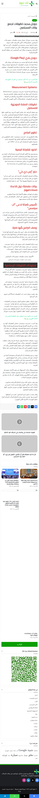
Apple (30, 750)
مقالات (35, 733)
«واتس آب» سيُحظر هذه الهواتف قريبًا (30, 634)
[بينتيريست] (25, 406)
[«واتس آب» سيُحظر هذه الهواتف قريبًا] (28, 560)
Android (35, 750)
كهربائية (4, 755)
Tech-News (33, 32)
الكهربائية (7, 750)
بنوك (36, 714)
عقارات (35, 729)
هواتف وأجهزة (33, 736)
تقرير (10, 69)
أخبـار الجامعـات (33, 698)
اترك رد (19, 644)
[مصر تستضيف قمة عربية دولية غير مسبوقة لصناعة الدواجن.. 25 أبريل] (28, 474)
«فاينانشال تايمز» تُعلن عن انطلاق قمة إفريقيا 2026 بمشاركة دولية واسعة (12, 482)
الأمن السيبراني (33, 704)
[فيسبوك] (35, 406)
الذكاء (14, 750)
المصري (35, 755)
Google (23, 750)
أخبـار (29, 16)
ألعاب (36, 701)
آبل (17, 750)
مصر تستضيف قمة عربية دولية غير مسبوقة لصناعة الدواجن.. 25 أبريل (29, 482)
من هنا (26, 82)
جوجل (26, 755)
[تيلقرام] (18, 406)
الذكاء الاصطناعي (33, 707)
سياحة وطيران (33, 720)
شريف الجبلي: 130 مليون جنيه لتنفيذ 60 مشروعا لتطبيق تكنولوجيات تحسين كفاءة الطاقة (11, 504)
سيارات (35, 723)
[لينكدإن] (28, 406)
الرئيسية (33, 16)
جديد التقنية (34, 717)
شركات (35, 726)
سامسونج (20, 755)
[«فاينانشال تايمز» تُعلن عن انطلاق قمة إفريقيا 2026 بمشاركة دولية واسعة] (10, 474)
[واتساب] (21, 406)
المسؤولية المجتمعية (32, 711)
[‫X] (32, 406)
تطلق (30, 755)
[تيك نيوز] (26, 3)
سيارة (14, 754)
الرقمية (11, 750)
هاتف (36, 758)
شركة (9, 755)
